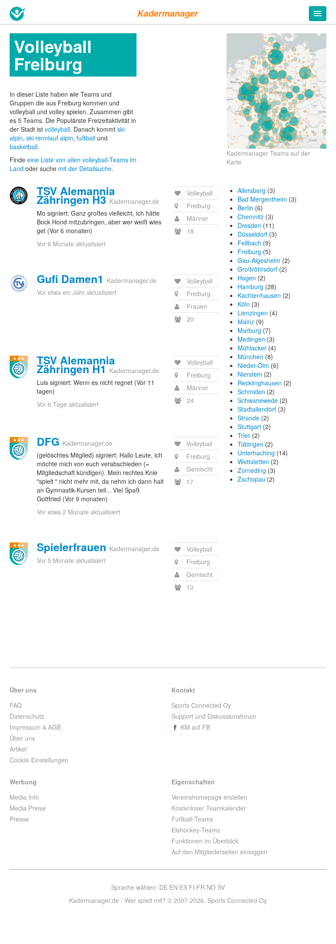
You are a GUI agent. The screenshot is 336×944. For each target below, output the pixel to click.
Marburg (249, 330)
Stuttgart (249, 426)
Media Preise (28, 808)
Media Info (24, 797)
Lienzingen (253, 312)
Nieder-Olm (253, 365)
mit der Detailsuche (85, 168)
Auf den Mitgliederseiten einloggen (219, 851)
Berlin (245, 207)
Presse (19, 819)
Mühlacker (252, 347)
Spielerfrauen (71, 547)
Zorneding (252, 470)
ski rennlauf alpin (49, 137)
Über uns (22, 738)
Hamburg (250, 286)
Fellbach (249, 242)
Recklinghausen (260, 382)
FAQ (16, 705)
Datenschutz (27, 716)
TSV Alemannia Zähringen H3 (76, 195)
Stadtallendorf (257, 409)
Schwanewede (258, 400)
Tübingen (250, 444)
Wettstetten (253, 461)
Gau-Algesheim (259, 260)
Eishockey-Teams (196, 829)
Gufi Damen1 (70, 279)
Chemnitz (251, 216)
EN (173, 887)
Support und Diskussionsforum (214, 716)
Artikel (18, 749)
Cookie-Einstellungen (39, 759)
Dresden (249, 225)
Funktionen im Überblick (205, 840)
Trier (244, 435)
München (250, 356)
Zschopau (251, 479)
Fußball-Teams (192, 819)
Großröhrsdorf (257, 269)
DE (163, 887)
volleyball (57, 129)
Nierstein (250, 374)
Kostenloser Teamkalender (209, 808)
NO (211, 887)
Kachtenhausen (259, 295)
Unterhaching (256, 452)
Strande (248, 417)
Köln (244, 304)
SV (221, 887)
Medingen (251, 339)
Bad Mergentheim (262, 199)
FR (200, 887)
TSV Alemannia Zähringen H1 (76, 364)
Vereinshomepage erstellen (209, 797)
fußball (86, 137)
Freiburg (249, 251)
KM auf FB (194, 727)
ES (183, 887)
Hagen (247, 277)
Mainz (246, 321)
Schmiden (251, 391)
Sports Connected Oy (201, 705)
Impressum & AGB (35, 727)
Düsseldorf (252, 234)
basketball (24, 146)
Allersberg (252, 190)
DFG (48, 441)
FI (192, 887)
